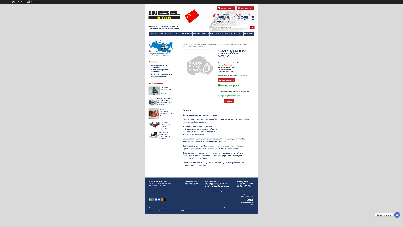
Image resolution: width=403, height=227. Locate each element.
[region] (192, 16)
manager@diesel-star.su (220, 186)
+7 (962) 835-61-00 (224, 22)
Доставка (238, 34)
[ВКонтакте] (159, 199)
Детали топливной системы (161, 74)
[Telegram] (156, 199)
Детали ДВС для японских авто (198, 44)
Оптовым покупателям (221, 34)
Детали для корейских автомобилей (160, 70)
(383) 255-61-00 (215, 182)
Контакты (248, 34)
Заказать (229, 101)
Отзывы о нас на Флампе (217, 192)
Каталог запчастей (168, 34)
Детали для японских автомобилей (159, 66)
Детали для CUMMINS (159, 76)
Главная (153, 34)
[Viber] (153, 199)
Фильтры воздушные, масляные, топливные (222, 44)
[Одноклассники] (162, 199)
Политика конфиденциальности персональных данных (247, 194)
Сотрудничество (201, 34)
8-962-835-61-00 (220, 184)
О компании (186, 34)
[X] (165, 199)
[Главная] (13, 2)
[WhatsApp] (150, 199)
